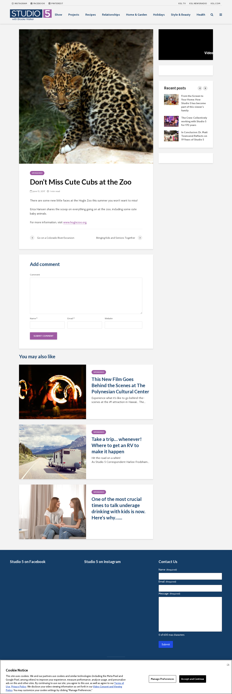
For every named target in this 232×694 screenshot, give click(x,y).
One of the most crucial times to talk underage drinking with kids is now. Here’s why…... (118, 508)
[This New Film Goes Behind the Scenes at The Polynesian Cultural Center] (52, 391)
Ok (228, 664)
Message (169, 593)
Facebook (39, 3)
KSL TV (182, 3)
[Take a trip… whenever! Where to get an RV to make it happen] (52, 451)
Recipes (90, 14)
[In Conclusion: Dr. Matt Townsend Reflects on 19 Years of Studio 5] (171, 135)
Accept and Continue (192, 678)
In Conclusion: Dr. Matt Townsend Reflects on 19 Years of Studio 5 (194, 136)
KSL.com (215, 3)
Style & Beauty (180, 14)
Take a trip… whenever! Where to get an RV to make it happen (117, 445)
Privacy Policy (18, 686)
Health (201, 14)
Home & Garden (136, 14)
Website (109, 318)
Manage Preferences (162, 678)
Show (58, 14)
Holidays (159, 14)
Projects (73, 14)
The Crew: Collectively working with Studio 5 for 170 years (194, 121)
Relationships (111, 14)
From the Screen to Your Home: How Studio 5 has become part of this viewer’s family (193, 103)
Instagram (20, 3)
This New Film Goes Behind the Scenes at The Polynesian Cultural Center (120, 385)
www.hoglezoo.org (74, 222)
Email (70, 318)
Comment (35, 275)
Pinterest (57, 3)
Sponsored (37, 173)
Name (33, 318)
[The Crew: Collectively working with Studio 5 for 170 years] (171, 121)
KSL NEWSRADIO (198, 3)
